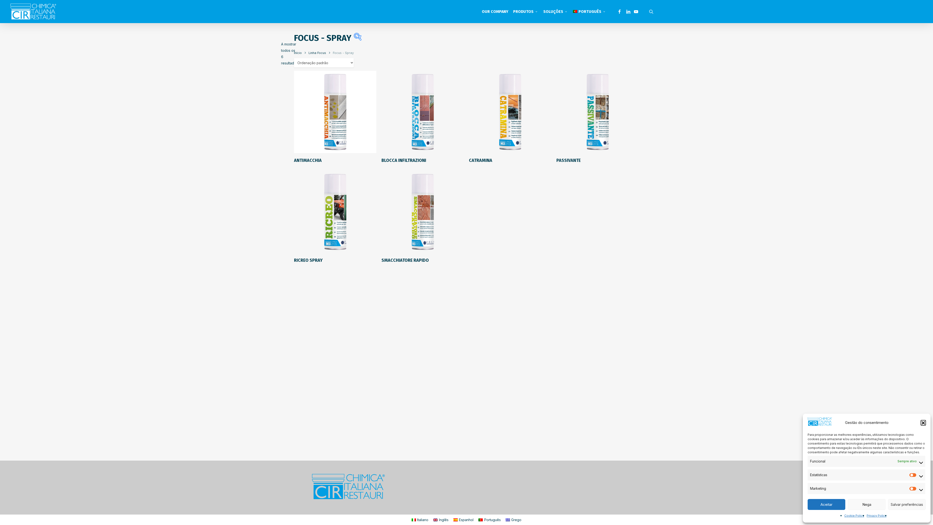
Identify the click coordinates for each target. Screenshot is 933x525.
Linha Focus (317, 53)
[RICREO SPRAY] (335, 212)
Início (298, 53)
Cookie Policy (854, 515)
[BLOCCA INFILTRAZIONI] (422, 112)
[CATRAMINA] (510, 112)
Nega (866, 504)
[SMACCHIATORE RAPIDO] (422, 212)
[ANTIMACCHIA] (335, 112)
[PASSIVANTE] (597, 112)
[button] (923, 422)
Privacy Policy (877, 515)
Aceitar (826, 504)
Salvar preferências (907, 504)
